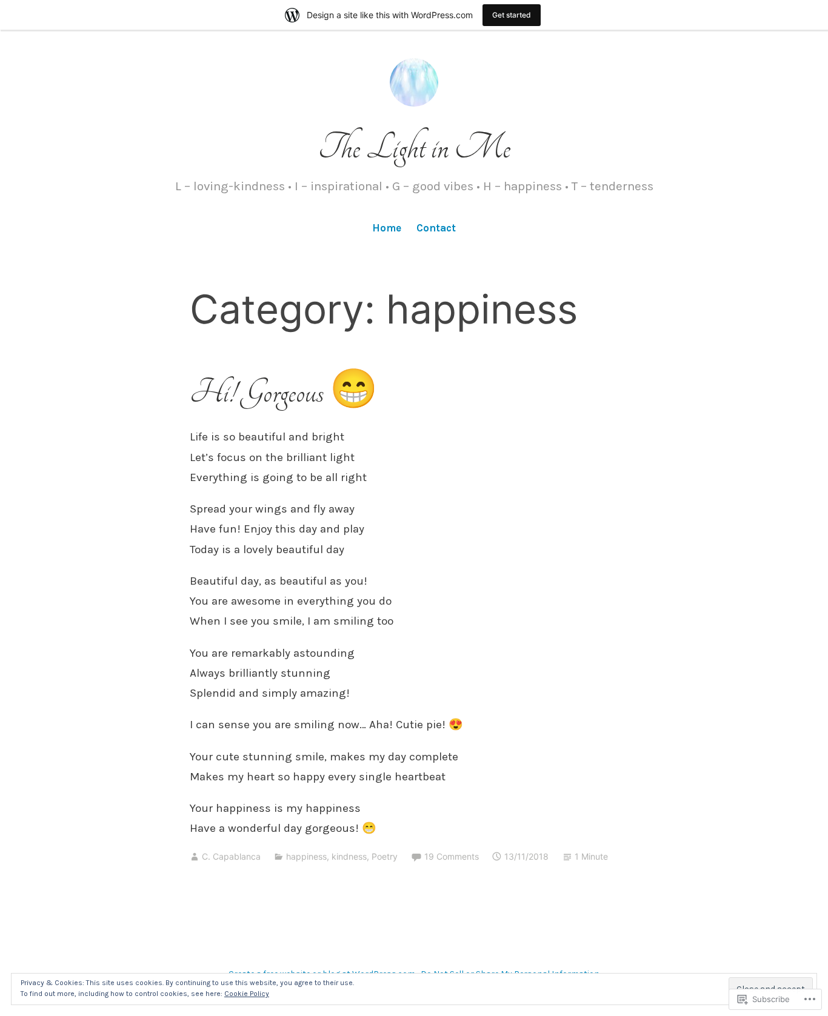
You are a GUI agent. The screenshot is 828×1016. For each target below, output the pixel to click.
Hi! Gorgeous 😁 (284, 392)
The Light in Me (414, 147)
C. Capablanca (231, 856)
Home (386, 228)
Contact (436, 228)
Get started (511, 14)
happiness (306, 856)
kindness (349, 856)
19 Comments (451, 856)
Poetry (385, 856)
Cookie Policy (246, 993)
